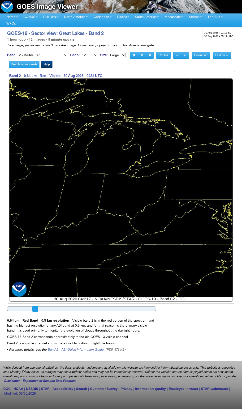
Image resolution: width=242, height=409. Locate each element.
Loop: (75, 55)
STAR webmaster (214, 389)
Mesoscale (173, 17)
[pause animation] (142, 55)
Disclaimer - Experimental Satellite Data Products (40, 381)
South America (146, 17)
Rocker (163, 55)
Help (47, 64)
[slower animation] (177, 55)
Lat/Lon (220, 55)
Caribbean (101, 17)
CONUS (29, 17)
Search (81, 389)
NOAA (18, 389)
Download (200, 55)
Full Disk (49, 17)
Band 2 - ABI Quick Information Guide (76, 349)
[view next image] (150, 55)
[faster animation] (185, 55)
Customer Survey (104, 389)
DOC (7, 389)
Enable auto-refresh (24, 64)
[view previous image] (134, 55)
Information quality (150, 389)
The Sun (213, 17)
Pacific (122, 17)
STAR (45, 389)
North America (75, 17)
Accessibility (62, 389)
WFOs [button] (11, 23)
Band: (12, 55)
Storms (194, 17)
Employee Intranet (183, 389)
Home (10, 17)
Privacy (126, 389)
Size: (104, 55)
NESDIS (32, 389)
